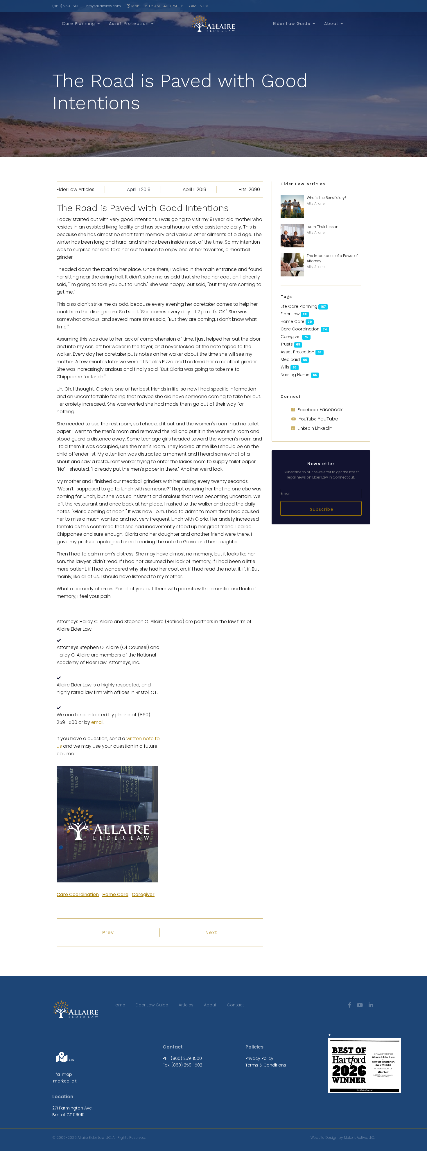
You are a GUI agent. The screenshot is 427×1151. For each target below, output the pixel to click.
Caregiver (143, 894)
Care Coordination (78, 894)
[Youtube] (360, 1005)
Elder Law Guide (292, 23)
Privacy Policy (259, 1058)
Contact (235, 1005)
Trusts (287, 344)
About (331, 23)
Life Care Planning (299, 306)
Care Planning (78, 23)
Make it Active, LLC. (359, 1137)
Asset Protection (129, 23)
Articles (186, 1005)
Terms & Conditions (265, 1065)
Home (119, 1005)
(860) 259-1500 (66, 5)
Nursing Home (295, 374)
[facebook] (349, 1005)
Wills (285, 367)
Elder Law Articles (75, 189)
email (97, 722)
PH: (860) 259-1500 (182, 1058)
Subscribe (320, 509)
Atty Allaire (316, 203)
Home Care (115, 894)
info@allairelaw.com (103, 5)
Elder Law (290, 314)
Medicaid (290, 359)
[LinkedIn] (371, 1005)
